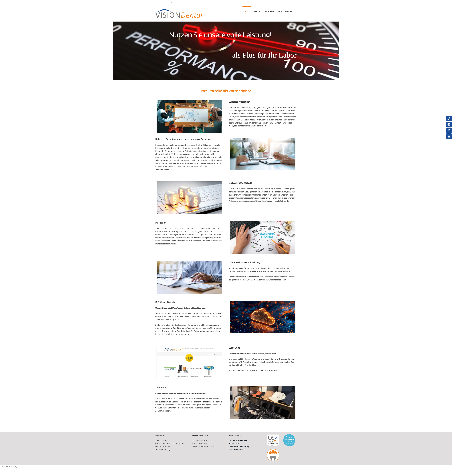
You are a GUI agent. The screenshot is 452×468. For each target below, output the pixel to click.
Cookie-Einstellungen (9, 466)
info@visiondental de (176, 3)
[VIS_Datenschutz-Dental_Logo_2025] (289, 435)
